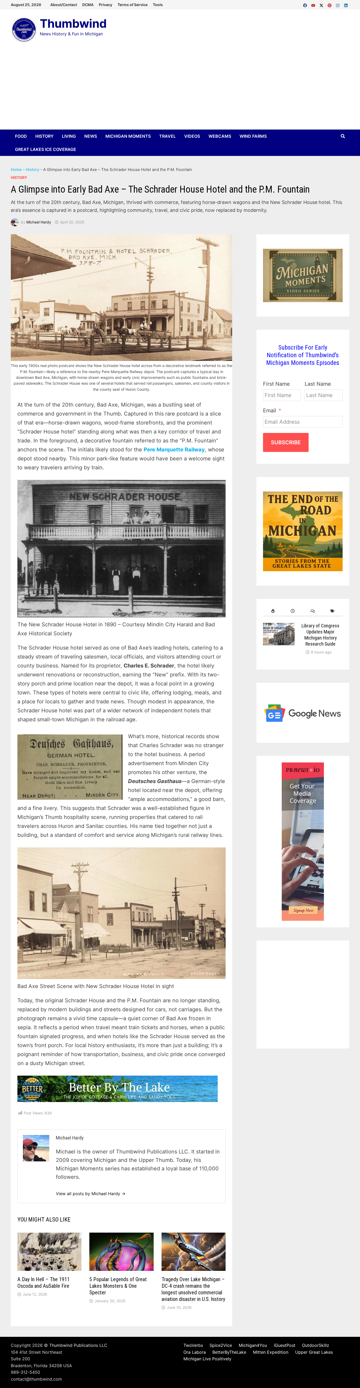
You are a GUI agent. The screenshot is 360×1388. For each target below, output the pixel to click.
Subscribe (286, 442)
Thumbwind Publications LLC (78, 1345)
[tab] (273, 611)
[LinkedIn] (346, 4)
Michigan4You (253, 1345)
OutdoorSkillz (315, 1345)
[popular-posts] (273, 611)
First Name (276, 384)
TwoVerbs (193, 1345)
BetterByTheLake (229, 1352)
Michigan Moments (128, 136)
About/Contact (63, 4)
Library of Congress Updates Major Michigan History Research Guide (320, 635)
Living (69, 136)
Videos (192, 136)
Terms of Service (133, 4)
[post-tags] (333, 611)
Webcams (219, 136)
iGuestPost (284, 1345)
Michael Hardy (38, 222)
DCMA (88, 4)
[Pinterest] (330, 4)
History (44, 136)
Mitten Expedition (270, 1352)
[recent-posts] (293, 611)
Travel (167, 136)
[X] (322, 4)
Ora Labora (194, 1352)
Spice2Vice (221, 1345)
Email (269, 410)
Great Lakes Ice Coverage (45, 149)
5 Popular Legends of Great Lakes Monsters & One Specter (118, 1286)
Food (21, 136)
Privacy (105, 4)
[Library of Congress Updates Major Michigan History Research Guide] (279, 627)
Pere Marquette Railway (174, 449)
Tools (158, 4)
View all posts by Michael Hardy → (90, 1193)
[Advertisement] (180, 90)
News (90, 136)
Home (16, 169)
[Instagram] (338, 4)
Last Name (318, 384)
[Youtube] (314, 4)
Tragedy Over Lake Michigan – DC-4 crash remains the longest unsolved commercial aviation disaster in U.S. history (193, 1289)
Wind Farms (253, 136)
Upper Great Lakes (314, 1352)
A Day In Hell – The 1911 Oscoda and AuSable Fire (43, 1282)
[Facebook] (306, 4)
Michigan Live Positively (207, 1358)
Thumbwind (73, 23)
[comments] (313, 611)
